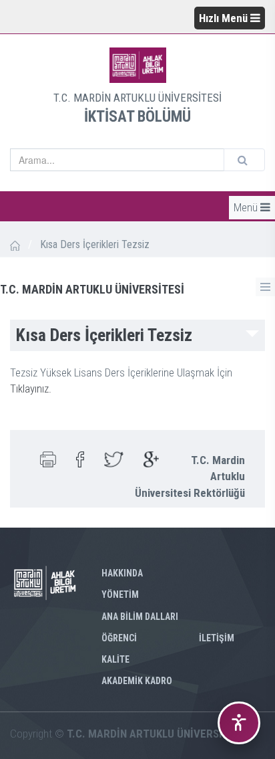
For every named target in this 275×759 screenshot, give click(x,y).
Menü (247, 207)
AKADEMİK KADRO (136, 680)
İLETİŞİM (216, 638)
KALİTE (115, 659)
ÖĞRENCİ (119, 638)
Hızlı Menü (224, 18)
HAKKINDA (122, 573)
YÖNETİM (120, 594)
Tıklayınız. (30, 388)
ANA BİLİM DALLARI (139, 616)
